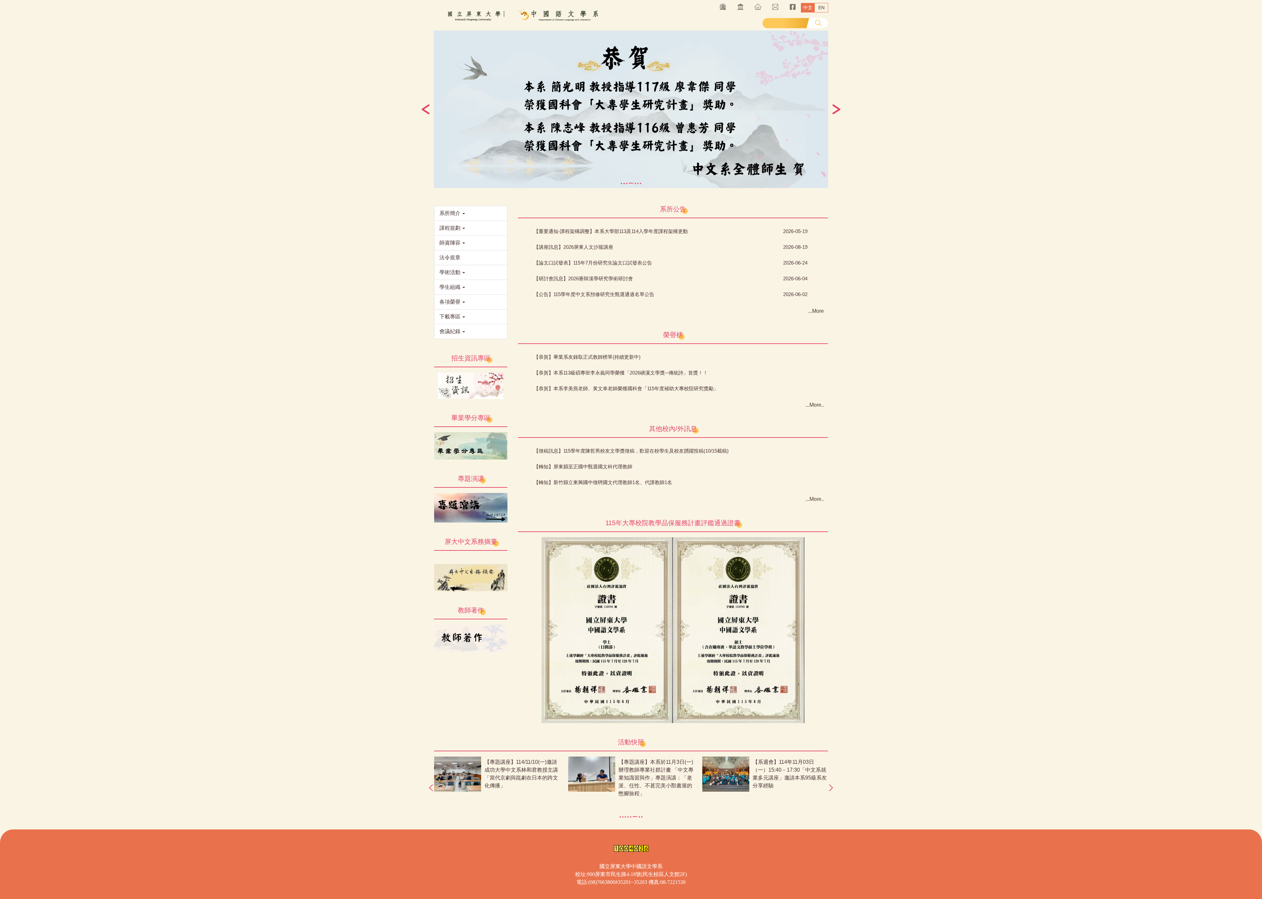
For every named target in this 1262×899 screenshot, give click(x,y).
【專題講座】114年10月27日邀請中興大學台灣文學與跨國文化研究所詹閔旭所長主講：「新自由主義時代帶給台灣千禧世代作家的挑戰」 (521, 777)
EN (821, 7)
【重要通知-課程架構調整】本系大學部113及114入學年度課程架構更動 (611, 231)
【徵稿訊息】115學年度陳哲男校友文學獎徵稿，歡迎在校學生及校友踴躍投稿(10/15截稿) (631, 451)
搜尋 (818, 23)
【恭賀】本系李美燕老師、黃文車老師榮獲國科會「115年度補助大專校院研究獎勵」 (626, 388)
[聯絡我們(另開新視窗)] (775, 6)
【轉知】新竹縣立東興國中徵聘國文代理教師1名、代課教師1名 (603, 482)
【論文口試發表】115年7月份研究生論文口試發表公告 (593, 263)
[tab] (621, 183)
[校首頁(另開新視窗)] (723, 6)
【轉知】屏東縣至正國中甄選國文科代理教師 (583, 466)
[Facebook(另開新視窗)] (792, 6)
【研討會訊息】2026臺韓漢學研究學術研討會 (583, 278)
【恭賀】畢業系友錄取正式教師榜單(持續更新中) (587, 357)
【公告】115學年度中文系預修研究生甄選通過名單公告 (594, 294)
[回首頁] (757, 6)
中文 (807, 7)
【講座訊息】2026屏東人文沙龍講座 (573, 247)
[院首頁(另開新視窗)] (740, 6)
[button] (425, 109)
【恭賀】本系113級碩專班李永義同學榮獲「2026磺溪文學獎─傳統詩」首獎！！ (621, 372)
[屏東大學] (521, 15)
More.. (816, 405)
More (818, 311)
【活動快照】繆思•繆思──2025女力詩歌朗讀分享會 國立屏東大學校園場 (790, 770)
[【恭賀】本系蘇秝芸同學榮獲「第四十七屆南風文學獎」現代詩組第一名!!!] (631, 109)
